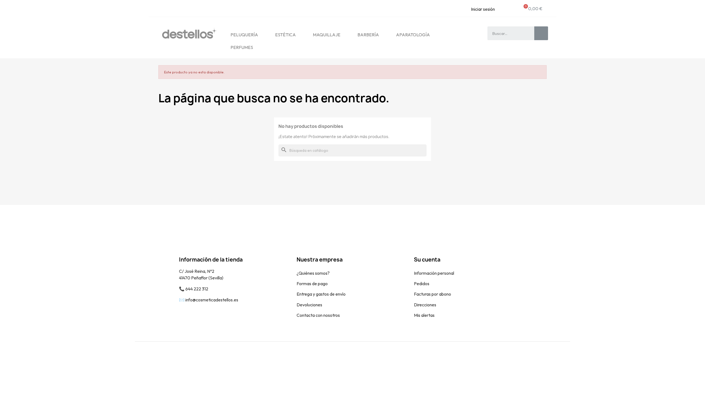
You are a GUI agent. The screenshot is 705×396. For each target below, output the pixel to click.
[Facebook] (549, 359)
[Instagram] (561, 359)
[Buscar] (541, 33)
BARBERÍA (368, 34)
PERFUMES (242, 47)
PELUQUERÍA (244, 34)
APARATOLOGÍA (413, 34)
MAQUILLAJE (326, 34)
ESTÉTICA (285, 34)
